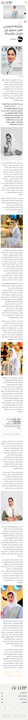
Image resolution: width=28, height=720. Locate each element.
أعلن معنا (16, 714)
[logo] (6, 2)
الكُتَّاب (24, 716)
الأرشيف (10, 714)
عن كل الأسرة (23, 714)
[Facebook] (25, 9)
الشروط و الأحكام (17, 716)
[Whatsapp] (25, 17)
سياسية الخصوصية (6, 716)
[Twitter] (25, 13)
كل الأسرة (13, 39)
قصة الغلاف (18, 672)
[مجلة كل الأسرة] (14, 688)
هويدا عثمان (19, 106)
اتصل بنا (4, 714)
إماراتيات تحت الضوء (9, 672)
